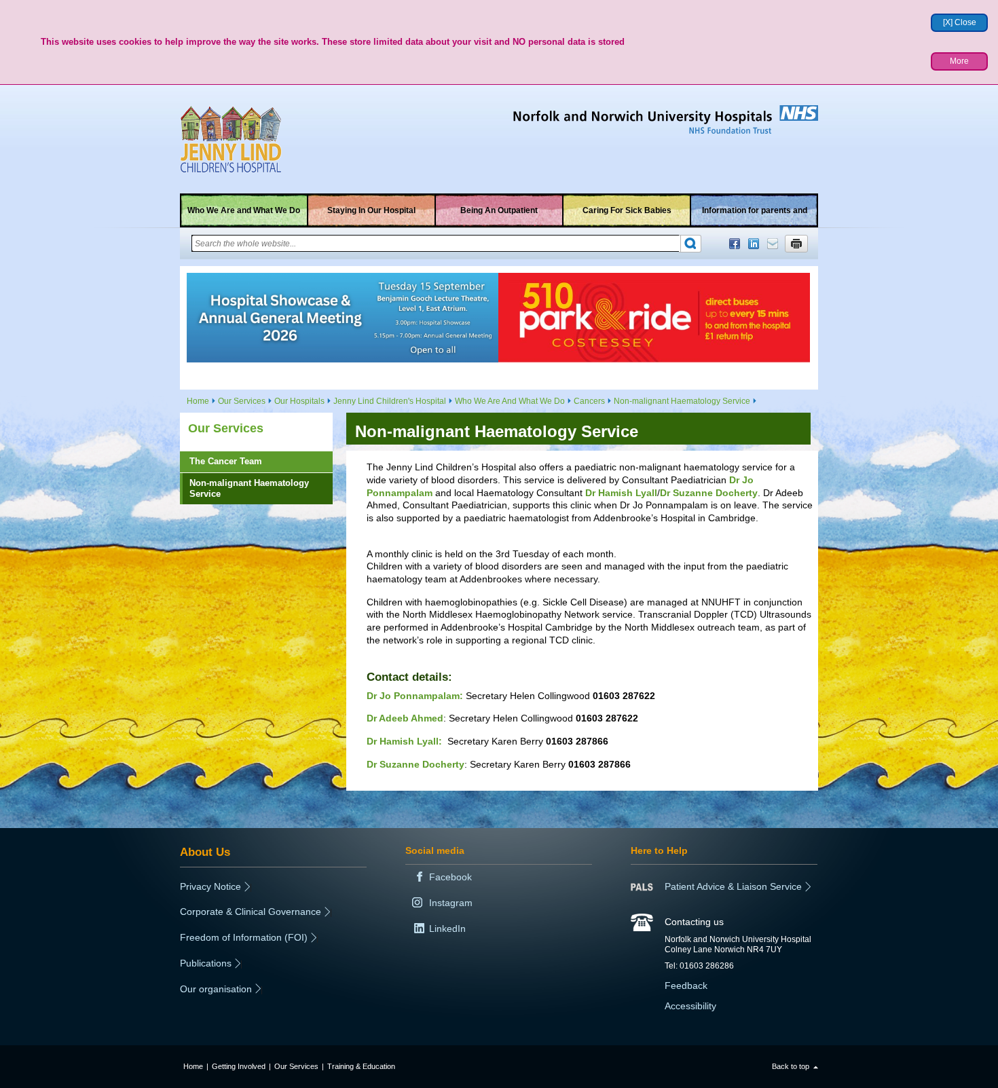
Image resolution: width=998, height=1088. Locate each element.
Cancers (589, 401)
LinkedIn (753, 243)
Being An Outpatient (499, 210)
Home (198, 401)
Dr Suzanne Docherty (709, 492)
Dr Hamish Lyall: (404, 741)
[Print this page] (796, 243)
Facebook (734, 243)
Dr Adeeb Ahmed (405, 718)
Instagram (451, 902)
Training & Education (361, 1066)
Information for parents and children (754, 216)
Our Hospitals (299, 401)
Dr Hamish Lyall (621, 492)
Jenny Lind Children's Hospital (389, 401)
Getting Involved (238, 1066)
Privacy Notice (210, 886)
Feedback (686, 985)
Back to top (790, 1066)
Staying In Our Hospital (371, 210)
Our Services (241, 401)
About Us (205, 852)
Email (772, 243)
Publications (206, 963)
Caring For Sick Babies (627, 210)
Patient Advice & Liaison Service (733, 886)
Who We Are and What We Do (243, 210)
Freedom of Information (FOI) (244, 937)
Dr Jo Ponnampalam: (415, 695)
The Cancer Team (225, 461)
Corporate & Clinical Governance (250, 911)
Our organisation (216, 988)
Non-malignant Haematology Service (682, 401)
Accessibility (690, 1005)
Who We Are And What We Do (510, 401)
